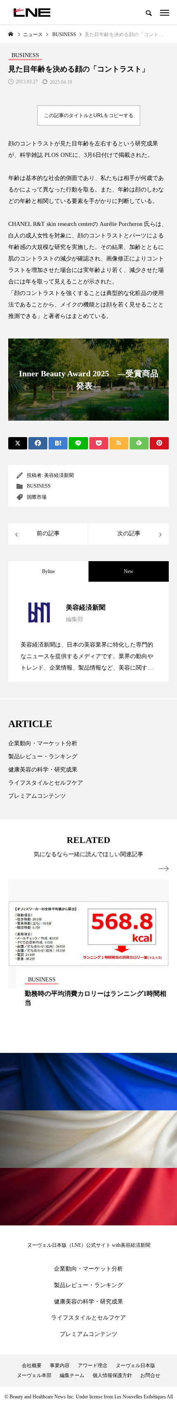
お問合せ (150, 1375)
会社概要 (32, 1365)
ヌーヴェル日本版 (135, 1365)
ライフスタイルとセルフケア (45, 783)
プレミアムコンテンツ (37, 796)
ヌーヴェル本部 (34, 1375)
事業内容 (60, 1365)
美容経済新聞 (59, 475)
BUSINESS (39, 486)
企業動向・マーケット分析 (42, 743)
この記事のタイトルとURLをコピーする (88, 115)
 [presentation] (164, 868)
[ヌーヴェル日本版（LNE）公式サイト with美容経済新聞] (31, 12)
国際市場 (37, 497)
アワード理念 (92, 1365)
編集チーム (72, 1375)
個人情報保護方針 (112, 1375)
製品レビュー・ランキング (42, 756)
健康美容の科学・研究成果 (42, 770)
